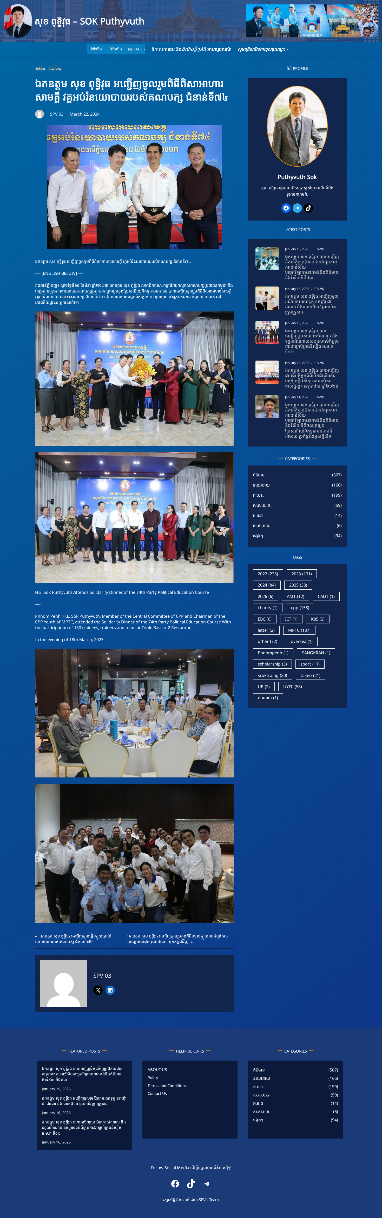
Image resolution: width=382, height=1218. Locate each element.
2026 (265, 596)
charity (268, 607)
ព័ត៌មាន (40, 68)
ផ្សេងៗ (258, 535)
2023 (302, 574)
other (267, 641)
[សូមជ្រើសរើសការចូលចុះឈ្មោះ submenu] (287, 49)
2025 (298, 585)
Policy (153, 1077)
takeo (310, 675)
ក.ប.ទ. (258, 495)
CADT (326, 596)
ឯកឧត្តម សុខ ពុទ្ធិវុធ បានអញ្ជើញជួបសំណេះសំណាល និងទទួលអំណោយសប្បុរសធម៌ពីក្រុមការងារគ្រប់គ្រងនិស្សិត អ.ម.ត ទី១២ (312, 341)
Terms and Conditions (167, 1085)
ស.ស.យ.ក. (262, 505)
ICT (291, 619)
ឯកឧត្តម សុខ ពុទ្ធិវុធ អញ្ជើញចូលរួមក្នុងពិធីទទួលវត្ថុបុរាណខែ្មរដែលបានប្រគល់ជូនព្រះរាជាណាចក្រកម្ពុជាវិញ (177, 938)
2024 (267, 585)
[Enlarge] (321, 92)
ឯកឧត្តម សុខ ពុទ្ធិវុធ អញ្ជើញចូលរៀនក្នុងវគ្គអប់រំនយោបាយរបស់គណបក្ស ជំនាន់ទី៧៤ (73, 938)
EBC (265, 619)
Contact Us (157, 1093)
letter (266, 630)
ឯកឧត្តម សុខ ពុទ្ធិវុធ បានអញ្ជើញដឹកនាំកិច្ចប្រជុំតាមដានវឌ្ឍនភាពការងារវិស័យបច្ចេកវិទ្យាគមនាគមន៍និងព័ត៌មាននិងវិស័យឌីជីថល (312, 267)
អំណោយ (268, 698)
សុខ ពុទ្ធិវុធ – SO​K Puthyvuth (89, 21)
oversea (302, 641)
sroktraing (272, 675)
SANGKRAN (316, 653)
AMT (295, 596)
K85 (318, 619)
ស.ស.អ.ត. (261, 525)
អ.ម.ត (258, 515)
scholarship (272, 664)
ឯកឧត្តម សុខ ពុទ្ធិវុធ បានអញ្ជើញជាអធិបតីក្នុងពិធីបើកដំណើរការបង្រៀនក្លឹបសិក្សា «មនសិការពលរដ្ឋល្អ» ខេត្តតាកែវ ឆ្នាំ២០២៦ (312, 378)
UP (264, 686)
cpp (300, 607)
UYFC (292, 686)
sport (310, 664)
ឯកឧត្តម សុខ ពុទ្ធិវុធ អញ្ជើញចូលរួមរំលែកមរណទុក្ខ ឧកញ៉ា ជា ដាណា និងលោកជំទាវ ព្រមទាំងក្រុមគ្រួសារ (312, 304)
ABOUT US (157, 1069)
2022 (268, 574)
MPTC (299, 630)
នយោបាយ (55, 68)
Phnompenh (273, 653)
